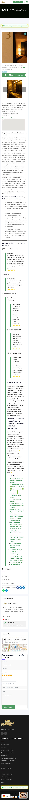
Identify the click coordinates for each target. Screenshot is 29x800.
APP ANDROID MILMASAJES (8, 761)
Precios (2, 782)
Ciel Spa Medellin (15, 564)
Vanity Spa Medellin (15, 543)
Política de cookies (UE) (6, 763)
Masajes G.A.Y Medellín (16, 560)
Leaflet (11, 650)
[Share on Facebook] (17, 587)
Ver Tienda (7, 616)
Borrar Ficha (4, 755)
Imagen (3, 679)
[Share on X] (20, 587)
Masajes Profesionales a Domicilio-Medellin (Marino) (17, 539)
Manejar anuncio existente (7, 752)
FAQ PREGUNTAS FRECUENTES (8, 758)
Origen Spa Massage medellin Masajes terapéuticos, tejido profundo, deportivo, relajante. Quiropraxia (16, 554)
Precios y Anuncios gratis (7, 750)
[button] (16, 646)
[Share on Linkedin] (23, 587)
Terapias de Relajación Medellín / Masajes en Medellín (16, 480)
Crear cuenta (4, 747)
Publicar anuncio (5, 744)
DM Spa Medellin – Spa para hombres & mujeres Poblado (17, 505)
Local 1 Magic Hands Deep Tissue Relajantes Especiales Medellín (16, 516)
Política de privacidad (6, 776)
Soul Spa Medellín (15, 520)
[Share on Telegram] (6, 590)
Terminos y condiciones (6, 779)
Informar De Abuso (9, 583)
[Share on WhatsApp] (3, 590)
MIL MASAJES (12, 603)
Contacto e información (6, 774)
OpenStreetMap (18, 650)
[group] (14, 25)
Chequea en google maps (8, 118)
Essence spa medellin (16, 562)
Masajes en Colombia (17, 67)
